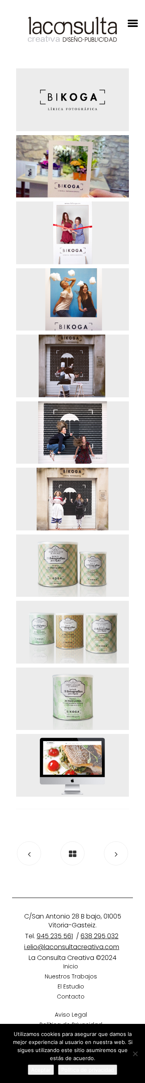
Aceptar (41, 1070)
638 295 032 (99, 936)
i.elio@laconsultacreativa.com (71, 946)
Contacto (71, 997)
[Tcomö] (116, 853)
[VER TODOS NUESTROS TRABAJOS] (72, 853)
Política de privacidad (87, 1070)
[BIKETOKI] (29, 853)
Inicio (70, 966)
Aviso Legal (71, 1015)
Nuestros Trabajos (71, 976)
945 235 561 (55, 936)
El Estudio (71, 986)
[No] (135, 1054)
